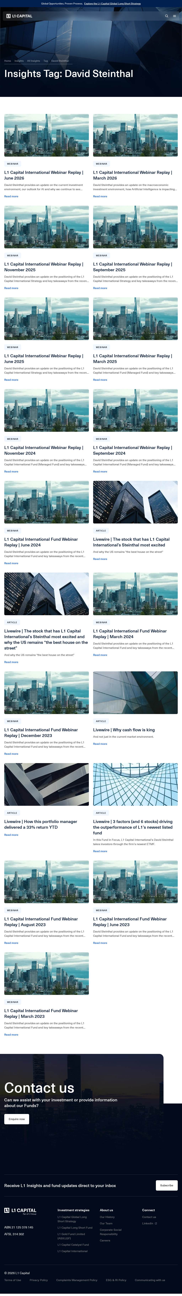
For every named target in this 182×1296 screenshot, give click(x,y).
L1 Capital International (73, 1251)
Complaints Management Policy (76, 1280)
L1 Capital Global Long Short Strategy (72, 1219)
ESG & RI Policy (116, 1280)
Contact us (149, 1217)
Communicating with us (150, 1280)
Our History (107, 1217)
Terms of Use (12, 1280)
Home (7, 60)
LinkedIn (147, 1223)
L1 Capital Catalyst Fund (73, 1244)
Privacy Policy (39, 1280)
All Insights (33, 60)
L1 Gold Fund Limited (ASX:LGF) (71, 1236)
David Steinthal (60, 60)
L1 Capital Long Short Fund (75, 1227)
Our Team (106, 1223)
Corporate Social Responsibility (111, 1232)
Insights (19, 60)
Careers (105, 1240)
